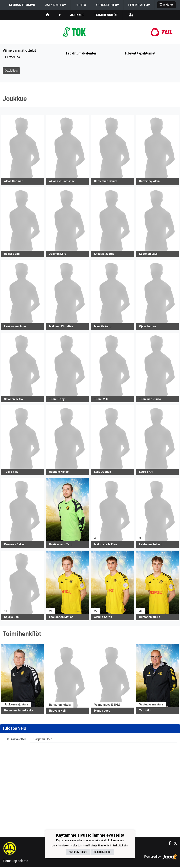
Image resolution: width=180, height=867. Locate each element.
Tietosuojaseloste (15, 861)
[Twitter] (174, 843)
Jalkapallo (55, 5)
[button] (22, 149)
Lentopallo (139, 5)
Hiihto (80, 5)
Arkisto (168, 4)
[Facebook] (168, 843)
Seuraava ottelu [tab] (16, 739)
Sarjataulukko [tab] (42, 739)
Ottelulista (11, 70)
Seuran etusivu (22, 5)
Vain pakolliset (102, 851)
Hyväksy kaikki (78, 851)
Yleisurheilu (107, 5)
